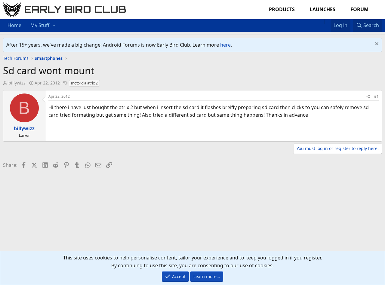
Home (14, 25)
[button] (54, 25)
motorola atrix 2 (84, 83)
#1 (376, 96)
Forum (359, 9)
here (225, 44)
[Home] (321, 21)
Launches (322, 9)
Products (282, 9)
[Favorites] (327, 21)
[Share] (368, 96)
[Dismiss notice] (376, 44)
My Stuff (39, 25)
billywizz (17, 83)
